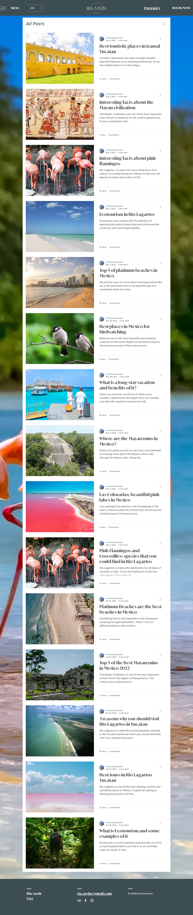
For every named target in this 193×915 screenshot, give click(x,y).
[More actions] (161, 39)
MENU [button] (15, 8)
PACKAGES (152, 8)
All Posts (35, 23)
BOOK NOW (181, 8)
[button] (163, 24)
